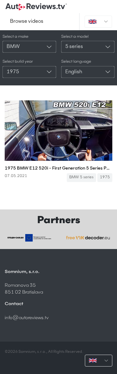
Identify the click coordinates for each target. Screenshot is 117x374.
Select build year (17, 62)
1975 (105, 177)
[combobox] (29, 47)
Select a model (75, 37)
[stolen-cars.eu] (29, 238)
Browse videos (26, 21)
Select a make (15, 37)
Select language (76, 62)
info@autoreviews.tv (27, 317)
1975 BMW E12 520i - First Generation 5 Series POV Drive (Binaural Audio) (58, 168)
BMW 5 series (81, 177)
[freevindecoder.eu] (88, 237)
